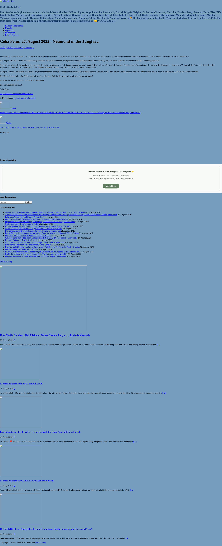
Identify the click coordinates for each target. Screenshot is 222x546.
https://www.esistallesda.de (24, 98)
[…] (158, 344)
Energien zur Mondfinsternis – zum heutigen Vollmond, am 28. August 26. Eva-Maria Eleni (42, 252)
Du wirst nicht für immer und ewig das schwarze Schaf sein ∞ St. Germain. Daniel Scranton (42, 247)
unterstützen (111, 186)
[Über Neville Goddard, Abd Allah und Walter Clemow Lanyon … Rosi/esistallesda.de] (43, 330)
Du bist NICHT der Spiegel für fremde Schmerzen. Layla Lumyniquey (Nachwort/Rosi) (46, 529)
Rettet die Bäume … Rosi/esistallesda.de (21, 240)
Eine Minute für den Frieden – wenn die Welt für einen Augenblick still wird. (40, 432)
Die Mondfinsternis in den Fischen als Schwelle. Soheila (28, 235)
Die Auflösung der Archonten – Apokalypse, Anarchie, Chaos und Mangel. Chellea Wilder (42, 233)
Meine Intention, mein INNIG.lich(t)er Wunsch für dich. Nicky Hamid (33, 228)
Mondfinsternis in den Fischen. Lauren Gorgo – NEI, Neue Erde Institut (34, 242)
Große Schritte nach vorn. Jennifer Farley (22, 224)
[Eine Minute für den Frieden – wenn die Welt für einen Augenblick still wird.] (21, 427)
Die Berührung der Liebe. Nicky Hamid (21, 249)
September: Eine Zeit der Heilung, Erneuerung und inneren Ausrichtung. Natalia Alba (40, 222)
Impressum (9, 30)
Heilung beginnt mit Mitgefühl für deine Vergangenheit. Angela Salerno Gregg (37, 226)
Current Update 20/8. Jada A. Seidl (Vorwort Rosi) (26, 480)
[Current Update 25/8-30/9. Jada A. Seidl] (20, 378)
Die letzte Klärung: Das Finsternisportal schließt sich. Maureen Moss (33, 231)
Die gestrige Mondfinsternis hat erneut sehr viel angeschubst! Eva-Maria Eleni (36, 219)
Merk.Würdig (6, 261)
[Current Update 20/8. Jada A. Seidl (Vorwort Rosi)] (21, 475)
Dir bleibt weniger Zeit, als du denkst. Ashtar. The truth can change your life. (36, 254)
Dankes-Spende (11, 35)
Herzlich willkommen (14, 26)
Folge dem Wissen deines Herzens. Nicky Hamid (25, 217)
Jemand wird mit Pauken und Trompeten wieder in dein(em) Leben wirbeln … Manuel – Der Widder (46, 212)
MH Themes (40, 543)
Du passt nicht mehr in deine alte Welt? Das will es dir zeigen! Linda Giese (35, 256)
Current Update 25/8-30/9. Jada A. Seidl (21, 383)
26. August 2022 (6, 47)
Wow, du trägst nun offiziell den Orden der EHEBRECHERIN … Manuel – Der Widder (41, 238)
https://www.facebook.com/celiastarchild (16, 94)
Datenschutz (10, 33)
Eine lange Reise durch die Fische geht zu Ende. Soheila (28, 245)
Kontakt (8, 28)
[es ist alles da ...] (7, 1)
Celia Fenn (28, 47)
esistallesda (18, 47)
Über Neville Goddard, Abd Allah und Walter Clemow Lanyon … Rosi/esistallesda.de (45, 335)
